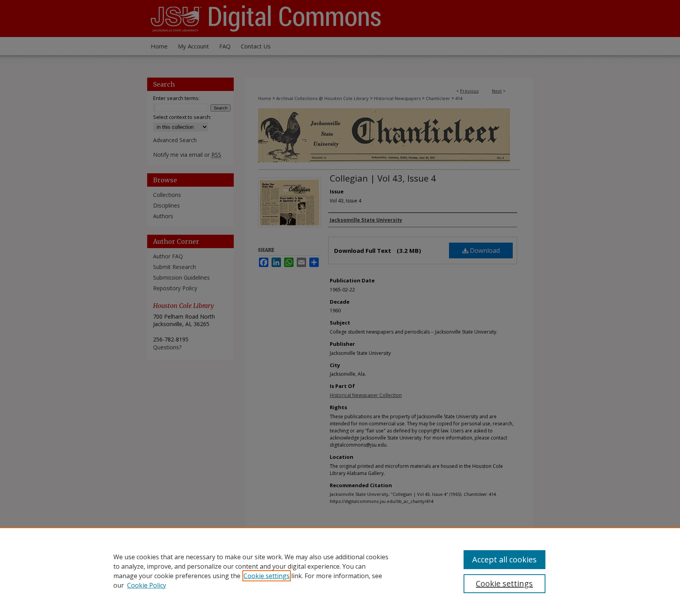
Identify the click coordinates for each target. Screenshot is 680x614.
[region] (340, 570)
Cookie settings (267, 575)
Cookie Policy (146, 585)
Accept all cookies (504, 559)
